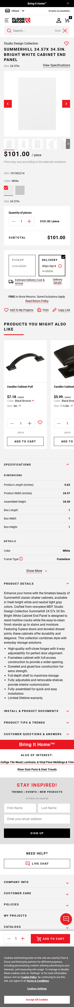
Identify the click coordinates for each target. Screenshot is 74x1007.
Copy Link (64, 310)
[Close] (68, 4)
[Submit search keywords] (9, 30)
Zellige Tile (7, 762)
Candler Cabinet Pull (20, 386)
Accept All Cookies (37, 999)
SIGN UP (37, 833)
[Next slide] (66, 104)
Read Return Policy (37, 301)
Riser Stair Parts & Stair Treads (37, 769)
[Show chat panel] (66, 919)
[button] (7, 20)
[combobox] (37, 30)
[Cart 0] (67, 20)
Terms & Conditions (38, 980)
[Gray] (19, 190)
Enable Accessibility (59, 11)
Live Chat (40, 863)
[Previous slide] (8, 104)
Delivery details (57, 281)
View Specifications (56, 65)
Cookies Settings (37, 988)
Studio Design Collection (21, 43)
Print (46, 310)
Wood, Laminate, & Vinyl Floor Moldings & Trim (44, 762)
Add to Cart (25, 441)
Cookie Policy (29, 977)
